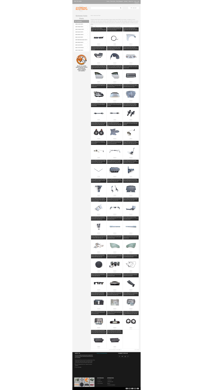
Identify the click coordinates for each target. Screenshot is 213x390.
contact (126, 1)
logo (84, 382)
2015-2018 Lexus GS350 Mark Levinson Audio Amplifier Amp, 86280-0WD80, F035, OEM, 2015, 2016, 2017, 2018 (130, 67)
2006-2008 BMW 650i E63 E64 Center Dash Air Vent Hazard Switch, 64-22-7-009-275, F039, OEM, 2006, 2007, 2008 (114, 275)
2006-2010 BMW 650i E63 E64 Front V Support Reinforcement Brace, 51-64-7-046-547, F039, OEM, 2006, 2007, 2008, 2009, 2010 (98, 161)
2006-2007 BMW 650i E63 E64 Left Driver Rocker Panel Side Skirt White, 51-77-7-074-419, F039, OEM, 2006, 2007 (130, 218)
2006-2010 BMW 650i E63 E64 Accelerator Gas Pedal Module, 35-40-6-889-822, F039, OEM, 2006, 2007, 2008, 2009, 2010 (130, 275)
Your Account (100, 383)
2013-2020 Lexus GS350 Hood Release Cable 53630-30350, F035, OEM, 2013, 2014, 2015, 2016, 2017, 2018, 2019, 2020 (114, 29)
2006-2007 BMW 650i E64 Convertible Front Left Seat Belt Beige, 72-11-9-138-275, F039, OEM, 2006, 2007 (130, 123)
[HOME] (82, 6)
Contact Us (100, 381)
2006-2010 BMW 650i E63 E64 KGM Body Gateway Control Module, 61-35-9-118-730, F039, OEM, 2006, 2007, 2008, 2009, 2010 (97, 293)
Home (92, 15)
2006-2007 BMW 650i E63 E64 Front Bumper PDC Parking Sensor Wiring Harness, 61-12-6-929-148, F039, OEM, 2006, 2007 (130, 256)
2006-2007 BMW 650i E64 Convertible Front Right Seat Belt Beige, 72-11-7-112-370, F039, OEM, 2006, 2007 (98, 142)
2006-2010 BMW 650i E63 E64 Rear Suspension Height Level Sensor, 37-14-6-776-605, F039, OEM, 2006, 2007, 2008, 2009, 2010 (130, 199)
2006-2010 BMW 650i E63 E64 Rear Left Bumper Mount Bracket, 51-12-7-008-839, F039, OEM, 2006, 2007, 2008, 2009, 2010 (98, 180)
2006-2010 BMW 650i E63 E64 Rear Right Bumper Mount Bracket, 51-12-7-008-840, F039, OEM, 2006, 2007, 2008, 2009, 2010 (130, 161)
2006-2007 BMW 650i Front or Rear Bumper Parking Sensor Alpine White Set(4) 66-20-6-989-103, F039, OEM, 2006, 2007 (98, 275)
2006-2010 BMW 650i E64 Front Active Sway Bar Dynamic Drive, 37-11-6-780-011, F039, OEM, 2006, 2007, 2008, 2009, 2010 (114, 142)
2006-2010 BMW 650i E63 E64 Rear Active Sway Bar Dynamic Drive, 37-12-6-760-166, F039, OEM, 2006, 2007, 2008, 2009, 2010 (114, 199)
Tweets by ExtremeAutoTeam (102, 353)
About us (109, 379)
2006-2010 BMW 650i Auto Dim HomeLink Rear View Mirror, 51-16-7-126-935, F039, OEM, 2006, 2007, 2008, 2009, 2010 (114, 312)
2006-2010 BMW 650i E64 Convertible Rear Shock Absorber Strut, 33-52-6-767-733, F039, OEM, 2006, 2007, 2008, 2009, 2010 (98, 218)
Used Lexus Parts (97, 15)
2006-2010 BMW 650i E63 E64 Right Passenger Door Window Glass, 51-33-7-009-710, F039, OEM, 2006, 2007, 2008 (114, 237)
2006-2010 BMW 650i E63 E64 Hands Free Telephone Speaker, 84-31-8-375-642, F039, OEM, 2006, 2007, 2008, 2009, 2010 (98, 256)
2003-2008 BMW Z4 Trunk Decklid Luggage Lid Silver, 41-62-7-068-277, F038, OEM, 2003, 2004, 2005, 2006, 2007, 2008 (114, 86)
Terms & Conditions (111, 384)
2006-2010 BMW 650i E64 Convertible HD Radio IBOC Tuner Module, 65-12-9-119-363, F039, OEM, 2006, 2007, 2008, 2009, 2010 (114, 293)
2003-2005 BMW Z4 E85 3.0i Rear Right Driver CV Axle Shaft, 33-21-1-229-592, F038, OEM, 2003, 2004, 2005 (98, 104)
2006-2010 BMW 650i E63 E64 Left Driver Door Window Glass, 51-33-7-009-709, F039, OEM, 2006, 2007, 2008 (130, 237)
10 (119, 26)
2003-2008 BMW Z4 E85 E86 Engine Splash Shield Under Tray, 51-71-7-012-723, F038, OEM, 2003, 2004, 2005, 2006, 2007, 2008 (130, 86)
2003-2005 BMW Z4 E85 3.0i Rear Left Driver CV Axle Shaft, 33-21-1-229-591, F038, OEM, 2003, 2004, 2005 (114, 104)
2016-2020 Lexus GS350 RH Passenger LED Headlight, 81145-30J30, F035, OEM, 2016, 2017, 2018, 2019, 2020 (98, 86)
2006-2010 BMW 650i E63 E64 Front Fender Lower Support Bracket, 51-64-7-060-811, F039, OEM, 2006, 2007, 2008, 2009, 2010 (114, 180)
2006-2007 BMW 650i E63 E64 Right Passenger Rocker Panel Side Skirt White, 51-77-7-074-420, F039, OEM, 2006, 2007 (114, 218)
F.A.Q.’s (99, 379)
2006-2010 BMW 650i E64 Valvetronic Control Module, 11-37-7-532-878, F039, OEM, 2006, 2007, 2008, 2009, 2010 (98, 312)
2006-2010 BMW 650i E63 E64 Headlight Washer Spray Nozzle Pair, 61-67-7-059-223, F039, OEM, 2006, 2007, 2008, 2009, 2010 (130, 104)
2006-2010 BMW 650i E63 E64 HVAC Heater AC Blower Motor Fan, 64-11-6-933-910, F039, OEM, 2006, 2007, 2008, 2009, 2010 (114, 256)
